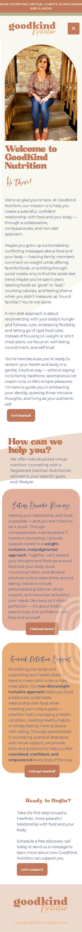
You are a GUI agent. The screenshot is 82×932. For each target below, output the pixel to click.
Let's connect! (32, 869)
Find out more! (42, 629)
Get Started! (21, 415)
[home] (30, 28)
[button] (73, 28)
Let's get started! (42, 771)
